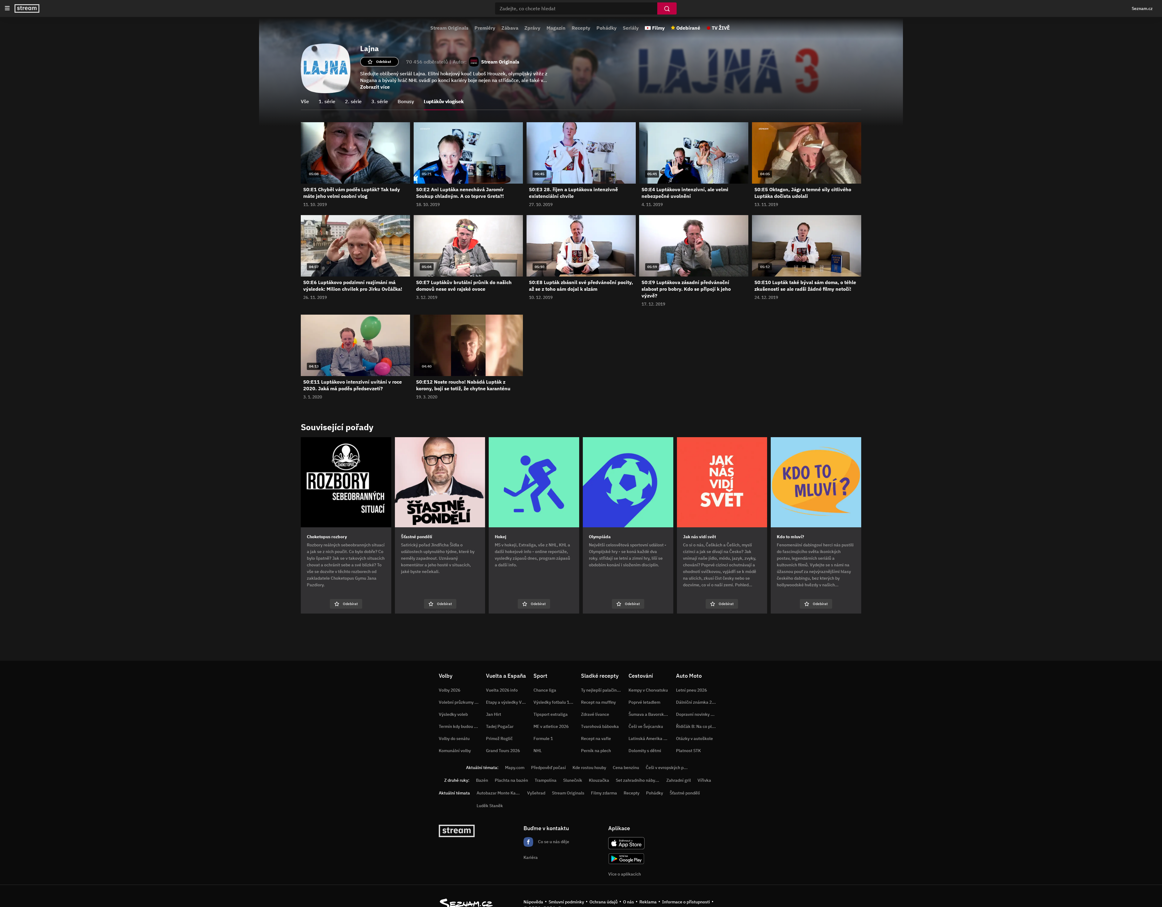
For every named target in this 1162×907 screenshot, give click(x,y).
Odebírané (688, 28)
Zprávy (532, 28)
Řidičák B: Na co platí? (697, 726)
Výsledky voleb (453, 714)
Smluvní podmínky (566, 902)
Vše (305, 101)
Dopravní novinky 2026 (698, 714)
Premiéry (484, 28)
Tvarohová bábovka (600, 726)
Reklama (648, 902)
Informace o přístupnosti (686, 902)
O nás (628, 902)
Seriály (631, 28)
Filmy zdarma (604, 793)
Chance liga (544, 690)
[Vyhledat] (667, 8)
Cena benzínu (626, 767)
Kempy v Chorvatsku (648, 690)
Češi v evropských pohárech (672, 767)
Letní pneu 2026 (691, 690)
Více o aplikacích (624, 874)
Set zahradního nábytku (638, 780)
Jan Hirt (493, 714)
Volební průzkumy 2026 (461, 702)
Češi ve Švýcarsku (646, 726)
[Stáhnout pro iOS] (626, 843)
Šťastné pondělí (685, 793)
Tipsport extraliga (550, 714)
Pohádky (606, 28)
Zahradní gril (678, 780)
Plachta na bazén (511, 780)
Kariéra (531, 857)
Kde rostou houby (589, 767)
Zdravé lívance (595, 714)
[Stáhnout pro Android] (626, 858)
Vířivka (704, 780)
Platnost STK (688, 750)
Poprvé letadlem (644, 702)
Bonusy (406, 101)
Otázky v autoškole (694, 738)
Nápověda (533, 902)
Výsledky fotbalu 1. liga (556, 702)
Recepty (581, 28)
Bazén (482, 780)
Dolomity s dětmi (645, 750)
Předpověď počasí (548, 767)
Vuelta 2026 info (502, 690)
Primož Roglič (499, 738)
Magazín (556, 28)
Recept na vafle (596, 738)
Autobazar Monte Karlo (499, 793)
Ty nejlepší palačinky (601, 690)
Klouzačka (599, 780)
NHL (537, 750)
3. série (379, 101)
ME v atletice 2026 (551, 726)
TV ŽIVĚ (721, 28)
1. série (327, 101)
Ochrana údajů (603, 902)
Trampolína (545, 780)
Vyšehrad (536, 793)
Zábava (509, 28)
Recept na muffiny (598, 702)
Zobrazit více (375, 87)
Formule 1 (543, 738)
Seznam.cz (1142, 8)
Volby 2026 (449, 690)
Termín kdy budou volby (461, 726)
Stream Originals (449, 28)
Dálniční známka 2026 (697, 702)
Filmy (658, 28)
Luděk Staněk (490, 805)
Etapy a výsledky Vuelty (508, 702)
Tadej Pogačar (500, 726)
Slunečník (572, 780)
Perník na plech (596, 750)
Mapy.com (514, 767)
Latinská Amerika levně (651, 738)
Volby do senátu (454, 738)
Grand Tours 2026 (503, 750)
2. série (353, 101)
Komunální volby (455, 750)
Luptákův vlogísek (444, 101)
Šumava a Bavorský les (651, 714)
